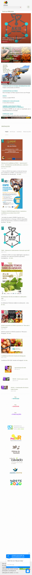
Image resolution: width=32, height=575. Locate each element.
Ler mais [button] (16, 572)
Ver (15, 397)
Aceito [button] (24, 568)
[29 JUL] (12, 316)
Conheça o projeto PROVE (9, 97)
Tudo (6, 131)
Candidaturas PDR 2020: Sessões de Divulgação (13, 356)
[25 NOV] (12, 278)
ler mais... (19, 174)
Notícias (12, 131)
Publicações (27, 131)
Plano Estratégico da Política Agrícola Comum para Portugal (16, 92)
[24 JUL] (12, 193)
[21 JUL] (12, 237)
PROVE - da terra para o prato (20, 379)
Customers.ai (15, 567)
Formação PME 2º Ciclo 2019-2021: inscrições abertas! (15, 115)
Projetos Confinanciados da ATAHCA (11, 87)
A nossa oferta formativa (8, 102)
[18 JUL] (12, 346)
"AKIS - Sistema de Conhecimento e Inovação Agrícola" (15, 250)
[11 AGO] (12, 149)
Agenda (19, 131)
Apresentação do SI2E (20, 367)
